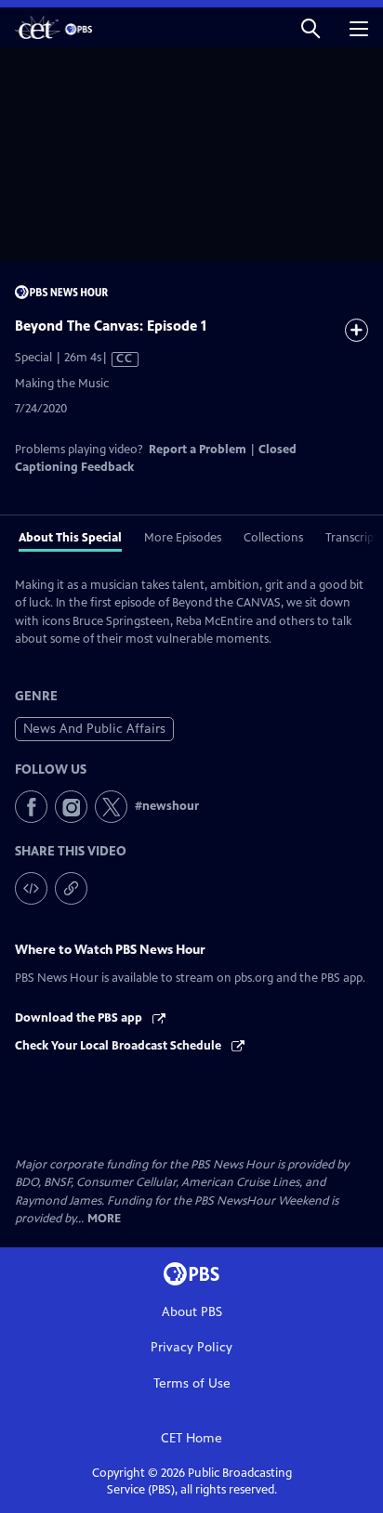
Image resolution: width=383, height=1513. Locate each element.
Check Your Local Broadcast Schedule (119, 1045)
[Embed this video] (31, 888)
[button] (310, 27)
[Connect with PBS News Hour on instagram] (71, 806)
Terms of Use (192, 1383)
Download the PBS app (80, 1018)
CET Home (191, 1438)
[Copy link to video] (71, 888)
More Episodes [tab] (182, 537)
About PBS (192, 1312)
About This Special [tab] (70, 537)
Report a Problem (197, 449)
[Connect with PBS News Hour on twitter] (111, 806)
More (104, 1219)
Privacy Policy (191, 1347)
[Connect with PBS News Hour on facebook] (31, 806)
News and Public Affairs (94, 729)
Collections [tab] (273, 537)
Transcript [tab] (351, 537)
